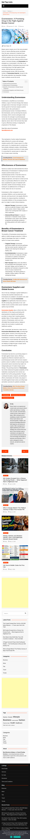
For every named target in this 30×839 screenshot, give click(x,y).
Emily (4, 26)
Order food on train (7, 725)
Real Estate (4, 768)
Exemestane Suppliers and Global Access (13, 90)
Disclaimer (4, 778)
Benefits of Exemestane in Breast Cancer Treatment (13, 87)
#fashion (5, 717)
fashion (22, 720)
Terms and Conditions (7, 781)
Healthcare (19, 723)
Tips (4, 666)
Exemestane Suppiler (8, 397)
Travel (4, 669)
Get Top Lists (7, 2)
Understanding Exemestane (10, 83)
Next (24, 451)
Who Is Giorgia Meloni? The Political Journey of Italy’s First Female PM (15, 649)
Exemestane (6, 395)
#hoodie (10, 717)
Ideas (4, 663)
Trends (4, 672)
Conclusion (6, 91)
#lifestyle (16, 717)
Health (12, 723)
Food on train (6, 723)
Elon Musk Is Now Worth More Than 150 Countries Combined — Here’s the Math (13, 637)
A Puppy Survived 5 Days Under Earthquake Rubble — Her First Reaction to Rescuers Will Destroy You (14, 643)
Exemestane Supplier (7, 310)
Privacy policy (17, 836)
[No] (28, 834)
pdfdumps (13, 725)
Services (4, 771)
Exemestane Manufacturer (19, 395)
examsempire (15, 720)
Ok (11, 836)
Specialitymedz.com (7, 130)
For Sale (4, 775)
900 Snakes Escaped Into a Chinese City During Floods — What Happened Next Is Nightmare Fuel (15, 480)
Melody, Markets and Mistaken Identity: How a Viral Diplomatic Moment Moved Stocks (12, 537)
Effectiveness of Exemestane (10, 85)
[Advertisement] (15, 593)
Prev (6, 451)
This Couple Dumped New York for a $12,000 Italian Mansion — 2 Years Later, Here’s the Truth (14, 625)
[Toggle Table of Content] (25, 81)
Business (22, 26)
